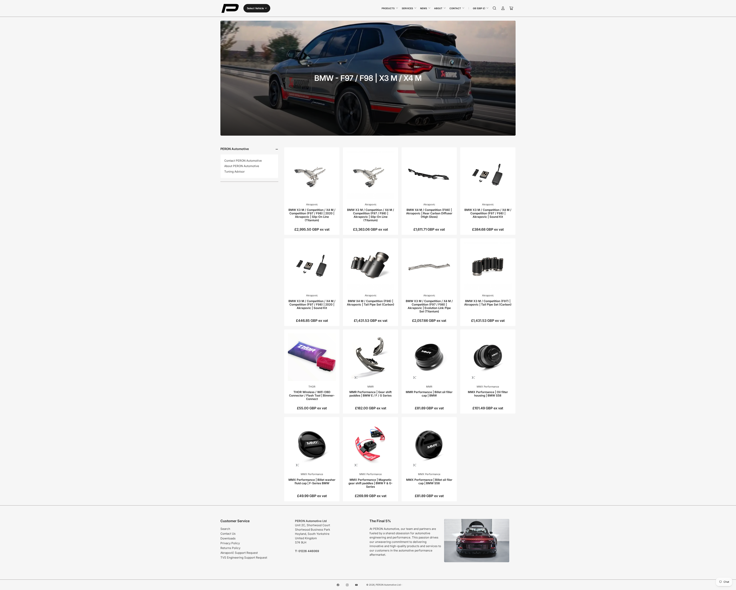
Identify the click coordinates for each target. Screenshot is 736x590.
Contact (455, 8)
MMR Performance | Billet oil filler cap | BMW (429, 393)
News (423, 8)
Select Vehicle (255, 8)
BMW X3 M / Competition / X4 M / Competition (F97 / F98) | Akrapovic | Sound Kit (487, 213)
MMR (370, 386)
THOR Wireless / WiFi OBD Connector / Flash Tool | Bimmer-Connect (312, 395)
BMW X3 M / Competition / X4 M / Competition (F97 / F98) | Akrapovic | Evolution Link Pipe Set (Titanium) (429, 306)
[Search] (494, 8)
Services (407, 8)
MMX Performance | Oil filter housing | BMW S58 (488, 393)
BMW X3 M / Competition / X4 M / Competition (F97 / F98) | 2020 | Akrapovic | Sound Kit (311, 304)
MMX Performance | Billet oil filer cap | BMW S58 (429, 481)
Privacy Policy (230, 543)
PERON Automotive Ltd (388, 584)
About (438, 8)
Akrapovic (312, 204)
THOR (311, 386)
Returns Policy (230, 548)
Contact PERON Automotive (243, 160)
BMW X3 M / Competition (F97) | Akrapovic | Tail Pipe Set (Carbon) (488, 302)
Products (388, 8)
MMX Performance (488, 386)
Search (225, 529)
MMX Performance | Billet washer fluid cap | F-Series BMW (311, 481)
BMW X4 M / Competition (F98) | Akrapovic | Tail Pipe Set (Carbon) (370, 302)
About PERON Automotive (241, 166)
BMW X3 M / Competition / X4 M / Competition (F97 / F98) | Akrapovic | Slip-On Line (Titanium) (370, 215)
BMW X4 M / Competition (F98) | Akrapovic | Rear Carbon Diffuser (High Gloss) (429, 213)
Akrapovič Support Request (239, 553)
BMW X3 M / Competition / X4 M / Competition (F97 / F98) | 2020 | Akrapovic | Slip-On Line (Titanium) (311, 215)
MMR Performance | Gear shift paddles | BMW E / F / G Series (370, 393)
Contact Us (228, 533)
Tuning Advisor (234, 171)
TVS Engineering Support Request (243, 557)
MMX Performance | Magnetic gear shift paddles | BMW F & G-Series (370, 483)
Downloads (228, 538)
